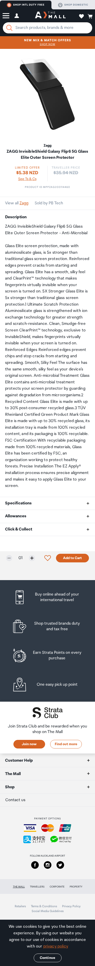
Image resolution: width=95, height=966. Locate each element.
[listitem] (47, 597)
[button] (6, 15)
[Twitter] (60, 865)
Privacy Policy (71, 906)
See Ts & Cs (27, 179)
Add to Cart (72, 558)
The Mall (19, 886)
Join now (29, 744)
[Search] (9, 28)
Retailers (20, 906)
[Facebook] (35, 865)
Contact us (15, 800)
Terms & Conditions (44, 906)
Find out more (66, 744)
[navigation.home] (50, 16)
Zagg (24, 203)
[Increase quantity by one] (32, 558)
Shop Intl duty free (29, 4)
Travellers (37, 886)
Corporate (57, 886)
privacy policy (55, 946)
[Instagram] (47, 865)
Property (76, 886)
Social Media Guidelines (48, 911)
